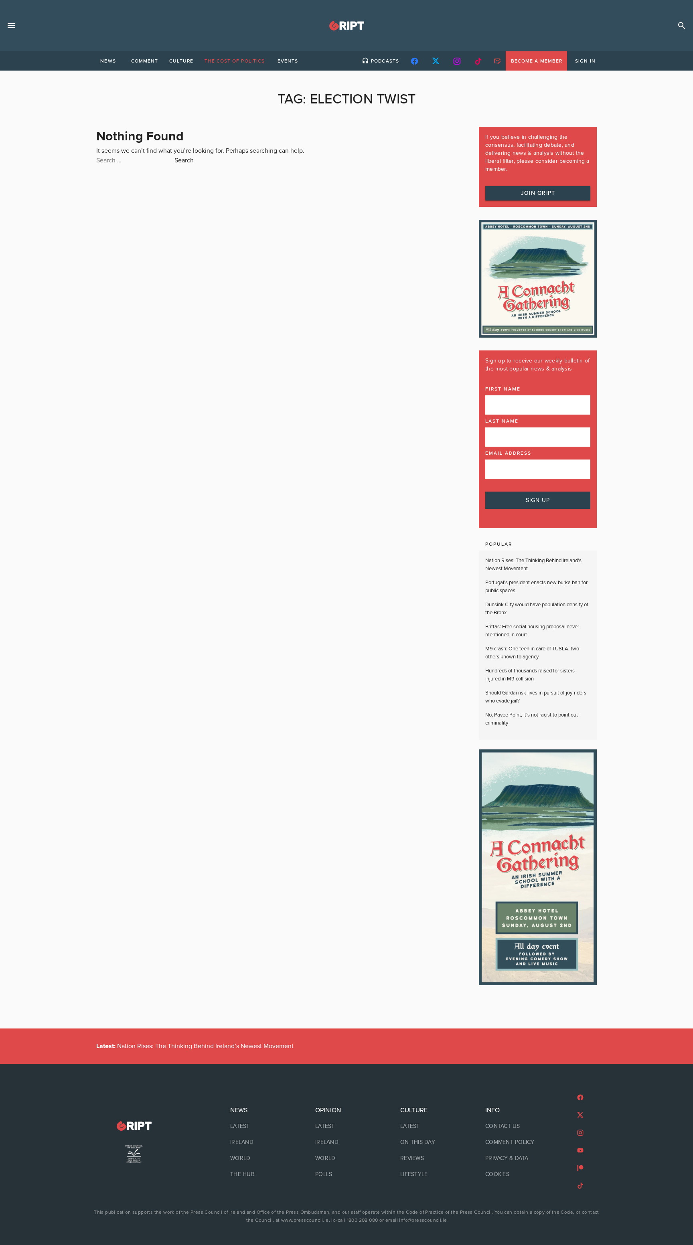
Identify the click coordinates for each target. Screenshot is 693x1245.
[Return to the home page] (134, 1126)
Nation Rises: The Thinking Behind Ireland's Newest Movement (533, 564)
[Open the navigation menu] (11, 25)
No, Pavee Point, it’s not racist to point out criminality (531, 719)
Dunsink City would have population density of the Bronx (536, 608)
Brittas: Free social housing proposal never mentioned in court (532, 631)
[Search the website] (681, 25)
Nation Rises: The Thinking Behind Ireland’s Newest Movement (195, 1046)
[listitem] (261, 1126)
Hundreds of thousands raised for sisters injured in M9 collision (530, 675)
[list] (261, 1142)
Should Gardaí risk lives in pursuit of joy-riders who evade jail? (535, 697)
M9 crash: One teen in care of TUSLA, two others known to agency (532, 653)
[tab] (108, 61)
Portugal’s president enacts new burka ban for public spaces (536, 586)
